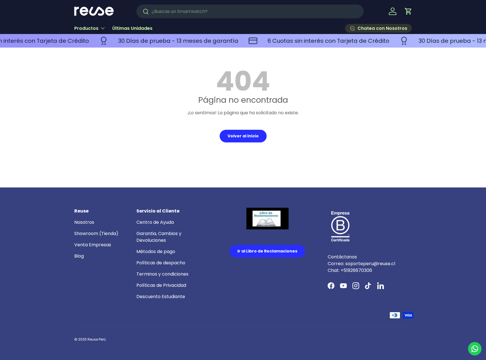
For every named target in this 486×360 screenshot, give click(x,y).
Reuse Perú (96, 339)
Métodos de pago (155, 251)
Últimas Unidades (132, 28)
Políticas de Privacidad (161, 285)
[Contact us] (475, 348)
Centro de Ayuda (155, 222)
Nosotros (84, 222)
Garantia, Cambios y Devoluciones (158, 236)
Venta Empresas (92, 245)
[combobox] (250, 11)
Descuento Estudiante (160, 296)
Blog (79, 256)
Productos (86, 28)
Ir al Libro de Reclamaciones (267, 251)
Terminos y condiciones (162, 274)
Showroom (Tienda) (96, 233)
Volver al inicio (243, 136)
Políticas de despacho (160, 263)
